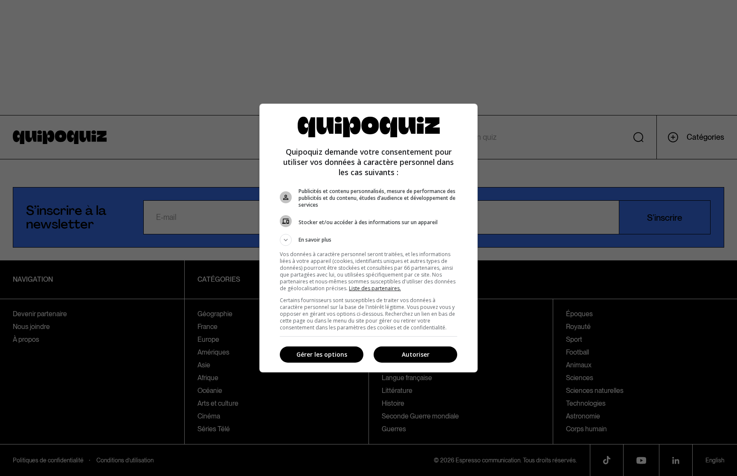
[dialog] (368, 238)
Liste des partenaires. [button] (375, 288)
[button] (368, 240)
